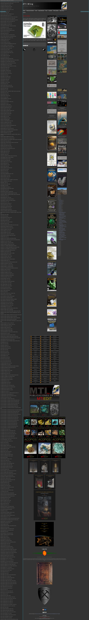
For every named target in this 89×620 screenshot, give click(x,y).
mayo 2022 (60, 207)
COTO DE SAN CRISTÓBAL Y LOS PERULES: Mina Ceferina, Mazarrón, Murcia (9, 404)
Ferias (46, 10)
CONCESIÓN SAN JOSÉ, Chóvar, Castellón (5, 333)
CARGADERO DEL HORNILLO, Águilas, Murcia (5, 269)
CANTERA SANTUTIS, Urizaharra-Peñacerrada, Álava (6, 206)
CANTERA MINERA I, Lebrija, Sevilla (4, 185)
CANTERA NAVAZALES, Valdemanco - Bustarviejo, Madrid (6, 191)
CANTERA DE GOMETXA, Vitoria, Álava (4, 116)
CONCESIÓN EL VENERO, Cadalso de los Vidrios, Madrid (6, 309)
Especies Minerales (41, 10)
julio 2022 (60, 205)
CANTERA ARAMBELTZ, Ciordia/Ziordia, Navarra (5, 70)
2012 (59, 250)
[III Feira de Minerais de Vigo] (51, 243)
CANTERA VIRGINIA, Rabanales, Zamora (4, 220)
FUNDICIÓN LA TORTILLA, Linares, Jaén (4, 537)
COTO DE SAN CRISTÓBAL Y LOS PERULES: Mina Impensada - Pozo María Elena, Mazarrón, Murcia (10, 408)
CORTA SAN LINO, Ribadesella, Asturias (4, 352)
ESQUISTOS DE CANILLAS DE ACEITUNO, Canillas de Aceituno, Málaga (8, 494)
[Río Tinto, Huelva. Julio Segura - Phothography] (62, 134)
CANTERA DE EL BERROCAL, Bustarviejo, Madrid (5, 113)
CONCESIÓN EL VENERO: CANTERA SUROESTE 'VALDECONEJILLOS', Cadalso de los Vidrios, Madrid (10, 321)
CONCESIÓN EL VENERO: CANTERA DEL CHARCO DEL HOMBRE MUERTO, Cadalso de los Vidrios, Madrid (10, 313)
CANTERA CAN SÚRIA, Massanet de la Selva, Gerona (6, 85)
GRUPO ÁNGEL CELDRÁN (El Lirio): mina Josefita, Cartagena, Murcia (7, 564)
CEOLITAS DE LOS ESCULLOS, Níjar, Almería (5, 287)
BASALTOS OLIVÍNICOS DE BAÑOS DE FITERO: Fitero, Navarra (7, 30)
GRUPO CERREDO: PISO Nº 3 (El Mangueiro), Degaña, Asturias (7, 577)
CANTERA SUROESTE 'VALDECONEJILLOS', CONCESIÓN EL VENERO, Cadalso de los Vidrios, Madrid (10, 212)
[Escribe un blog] (24, 45)
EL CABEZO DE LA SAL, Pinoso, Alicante (4, 488)
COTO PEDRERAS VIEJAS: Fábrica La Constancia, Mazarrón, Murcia (7, 430)
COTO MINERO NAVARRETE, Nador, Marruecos (5, 382)
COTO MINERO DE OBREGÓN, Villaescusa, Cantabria (6, 370)
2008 (59, 254)
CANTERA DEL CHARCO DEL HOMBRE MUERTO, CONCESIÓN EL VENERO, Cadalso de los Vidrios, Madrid (10, 134)
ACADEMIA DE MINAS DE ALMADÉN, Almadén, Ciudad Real (6, 0)
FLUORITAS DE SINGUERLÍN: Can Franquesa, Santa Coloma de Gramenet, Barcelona (9, 518)
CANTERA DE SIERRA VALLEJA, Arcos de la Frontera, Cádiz (7, 128)
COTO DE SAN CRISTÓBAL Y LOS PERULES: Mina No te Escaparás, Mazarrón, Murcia (9, 411)
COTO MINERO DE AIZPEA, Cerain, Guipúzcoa (5, 364)
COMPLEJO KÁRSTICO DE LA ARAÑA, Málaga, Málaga (6, 297)
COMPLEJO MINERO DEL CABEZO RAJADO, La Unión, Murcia (7, 300)
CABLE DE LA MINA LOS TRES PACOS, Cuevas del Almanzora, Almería (8, 36)
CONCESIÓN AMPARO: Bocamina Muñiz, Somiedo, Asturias (6, 303)
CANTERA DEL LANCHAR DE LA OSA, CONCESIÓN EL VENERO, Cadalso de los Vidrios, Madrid (10, 139)
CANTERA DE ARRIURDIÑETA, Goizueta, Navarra (5, 98)
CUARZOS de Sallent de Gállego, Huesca (4, 460)
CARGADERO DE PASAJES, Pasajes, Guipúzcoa (5, 257)
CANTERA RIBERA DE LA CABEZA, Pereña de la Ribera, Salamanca (7, 200)
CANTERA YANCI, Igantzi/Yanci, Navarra (4, 223)
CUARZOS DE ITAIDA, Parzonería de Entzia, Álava (5, 451)
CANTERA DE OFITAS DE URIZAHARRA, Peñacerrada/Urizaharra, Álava (8, 125)
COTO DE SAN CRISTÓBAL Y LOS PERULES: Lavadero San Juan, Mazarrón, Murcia (9, 401)
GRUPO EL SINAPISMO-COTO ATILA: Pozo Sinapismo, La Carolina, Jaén (8, 604)
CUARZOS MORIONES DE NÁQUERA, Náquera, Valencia (6, 466)
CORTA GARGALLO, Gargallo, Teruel (4, 345)
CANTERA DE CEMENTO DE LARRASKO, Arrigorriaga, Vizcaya (7, 110)
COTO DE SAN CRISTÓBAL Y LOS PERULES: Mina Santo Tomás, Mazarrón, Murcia (9, 420)
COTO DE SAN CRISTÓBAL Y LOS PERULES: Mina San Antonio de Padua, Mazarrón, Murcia (10, 414)
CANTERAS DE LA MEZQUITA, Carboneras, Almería (6, 229)
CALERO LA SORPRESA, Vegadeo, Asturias (5, 55)
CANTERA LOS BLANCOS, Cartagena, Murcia (5, 176)
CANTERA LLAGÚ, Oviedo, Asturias (4, 170)
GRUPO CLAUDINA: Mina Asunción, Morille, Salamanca (6, 586)
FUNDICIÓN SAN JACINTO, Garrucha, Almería (5, 543)
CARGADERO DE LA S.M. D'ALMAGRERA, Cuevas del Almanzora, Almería (8, 248)
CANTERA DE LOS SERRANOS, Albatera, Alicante (5, 122)
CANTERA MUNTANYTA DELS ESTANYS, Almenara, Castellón (7, 188)
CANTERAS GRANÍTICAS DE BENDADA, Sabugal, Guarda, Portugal (7, 235)
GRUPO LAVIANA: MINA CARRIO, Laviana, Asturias (6, 613)
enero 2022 (60, 211)
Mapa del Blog (62, 10)
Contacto (24, 12)
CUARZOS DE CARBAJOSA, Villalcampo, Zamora (5, 445)
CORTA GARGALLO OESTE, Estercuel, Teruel (5, 346)
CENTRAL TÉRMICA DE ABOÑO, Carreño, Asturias (5, 284)
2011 (59, 251)
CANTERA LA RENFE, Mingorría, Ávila (4, 163)
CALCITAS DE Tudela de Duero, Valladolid (5, 49)
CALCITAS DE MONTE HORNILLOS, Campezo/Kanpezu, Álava (7, 46)
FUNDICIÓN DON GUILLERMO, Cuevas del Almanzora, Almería (7, 528)
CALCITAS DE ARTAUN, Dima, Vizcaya (4, 40)
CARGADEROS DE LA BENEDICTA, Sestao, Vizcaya (6, 272)
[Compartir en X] (25, 45)
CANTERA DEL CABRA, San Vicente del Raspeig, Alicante (6, 131)
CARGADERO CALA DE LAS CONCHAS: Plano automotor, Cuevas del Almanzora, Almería (10, 239)
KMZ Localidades (55, 10)
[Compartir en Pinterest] (27, 45)
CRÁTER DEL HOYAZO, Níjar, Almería (4, 442)
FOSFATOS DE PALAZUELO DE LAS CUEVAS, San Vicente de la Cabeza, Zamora (9, 519)
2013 (59, 249)
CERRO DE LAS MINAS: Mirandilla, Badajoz (5, 290)
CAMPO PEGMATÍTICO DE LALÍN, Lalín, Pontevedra (6, 64)
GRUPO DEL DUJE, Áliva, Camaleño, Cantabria (5, 595)
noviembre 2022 (61, 201)
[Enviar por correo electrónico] (23, 45)
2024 (59, 197)
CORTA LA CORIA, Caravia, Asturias (4, 349)
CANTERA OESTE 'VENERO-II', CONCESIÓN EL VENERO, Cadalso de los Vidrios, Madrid (10, 194)
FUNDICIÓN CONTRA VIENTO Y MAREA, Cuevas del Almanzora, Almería (8, 525)
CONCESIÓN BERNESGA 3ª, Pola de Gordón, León (6, 306)
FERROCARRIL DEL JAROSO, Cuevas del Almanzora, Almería (7, 506)
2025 (59, 196)
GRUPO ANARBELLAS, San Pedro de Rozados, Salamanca (6, 561)
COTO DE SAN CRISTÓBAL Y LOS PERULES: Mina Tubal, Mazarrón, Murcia (8, 424)
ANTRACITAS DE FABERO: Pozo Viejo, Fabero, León (6, 24)
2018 (59, 244)
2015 (59, 247)
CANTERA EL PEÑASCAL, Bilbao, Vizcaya (5, 151)
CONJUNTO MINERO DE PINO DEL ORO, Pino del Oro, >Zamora (7, 339)
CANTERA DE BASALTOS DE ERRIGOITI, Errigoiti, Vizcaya (6, 101)
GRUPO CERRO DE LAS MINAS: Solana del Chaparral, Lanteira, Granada (8, 583)
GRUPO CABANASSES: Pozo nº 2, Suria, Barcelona (6, 567)
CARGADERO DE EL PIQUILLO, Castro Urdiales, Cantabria (6, 242)
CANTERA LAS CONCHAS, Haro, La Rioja (5, 164)
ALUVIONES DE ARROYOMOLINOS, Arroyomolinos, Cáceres (7, 9)
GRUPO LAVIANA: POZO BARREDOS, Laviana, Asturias (6, 616)
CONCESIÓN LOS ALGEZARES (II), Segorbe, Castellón (6, 330)
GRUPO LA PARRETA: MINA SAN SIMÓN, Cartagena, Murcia (7, 610)
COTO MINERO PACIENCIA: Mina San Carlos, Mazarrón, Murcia (7, 385)
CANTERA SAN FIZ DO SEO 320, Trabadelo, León (5, 203)
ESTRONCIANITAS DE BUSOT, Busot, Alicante (5, 497)
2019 (59, 243)
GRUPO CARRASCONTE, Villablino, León (4, 571)
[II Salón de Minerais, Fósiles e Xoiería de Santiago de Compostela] (51, 197)
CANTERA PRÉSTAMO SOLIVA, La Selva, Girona (5, 197)
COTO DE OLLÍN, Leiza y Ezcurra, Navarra (5, 358)
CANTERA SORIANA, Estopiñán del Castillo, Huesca (6, 209)
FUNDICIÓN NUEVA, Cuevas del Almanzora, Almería (6, 540)
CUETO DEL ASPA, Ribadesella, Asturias (4, 469)
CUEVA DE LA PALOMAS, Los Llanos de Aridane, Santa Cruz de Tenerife (8, 470)
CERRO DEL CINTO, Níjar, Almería (4, 291)
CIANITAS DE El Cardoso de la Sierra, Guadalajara (5, 294)
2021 (59, 241)
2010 (59, 252)
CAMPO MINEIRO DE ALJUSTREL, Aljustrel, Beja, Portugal (6, 58)
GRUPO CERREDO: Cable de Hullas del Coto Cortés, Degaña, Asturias (8, 574)
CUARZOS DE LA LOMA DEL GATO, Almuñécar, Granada (6, 454)
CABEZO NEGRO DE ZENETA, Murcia (4, 33)
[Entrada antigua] (44, 50)
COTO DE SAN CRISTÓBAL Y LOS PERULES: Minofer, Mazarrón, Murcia (8, 427)
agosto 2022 (60, 204)
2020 (59, 242)
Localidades (50, 10)
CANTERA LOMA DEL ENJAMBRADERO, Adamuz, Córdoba (6, 173)
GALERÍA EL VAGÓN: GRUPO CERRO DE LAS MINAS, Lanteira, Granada (8, 549)
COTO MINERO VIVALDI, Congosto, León (5, 391)
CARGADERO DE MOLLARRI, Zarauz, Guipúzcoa (5, 254)
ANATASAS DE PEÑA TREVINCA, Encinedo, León (5, 15)
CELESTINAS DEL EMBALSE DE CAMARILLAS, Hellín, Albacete (7, 281)
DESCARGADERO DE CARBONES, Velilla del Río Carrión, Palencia (7, 476)
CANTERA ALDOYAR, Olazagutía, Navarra (5, 67)
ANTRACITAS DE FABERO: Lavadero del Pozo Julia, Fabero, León (7, 21)
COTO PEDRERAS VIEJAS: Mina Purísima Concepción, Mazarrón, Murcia (8, 433)
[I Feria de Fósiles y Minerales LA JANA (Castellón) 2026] (51, 211)
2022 (59, 199)
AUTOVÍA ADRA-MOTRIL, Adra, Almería (4, 27)
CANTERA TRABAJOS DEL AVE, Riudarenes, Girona (6, 217)
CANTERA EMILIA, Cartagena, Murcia (4, 154)
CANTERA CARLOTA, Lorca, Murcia (4, 89)
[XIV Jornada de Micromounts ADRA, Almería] (51, 165)
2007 (59, 255)
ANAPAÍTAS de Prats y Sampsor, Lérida (4, 12)
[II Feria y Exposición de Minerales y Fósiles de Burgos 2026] (51, 259)
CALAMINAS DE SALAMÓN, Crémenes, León (5, 39)
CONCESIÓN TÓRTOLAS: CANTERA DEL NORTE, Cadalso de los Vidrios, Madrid (9, 336)
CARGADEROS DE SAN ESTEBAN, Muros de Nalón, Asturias (7, 275)
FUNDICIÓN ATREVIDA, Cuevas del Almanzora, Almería (6, 521)
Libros (36, 10)
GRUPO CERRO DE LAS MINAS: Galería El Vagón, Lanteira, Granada (8, 580)
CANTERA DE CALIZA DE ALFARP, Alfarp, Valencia (5, 107)
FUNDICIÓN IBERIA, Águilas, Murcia (4, 531)
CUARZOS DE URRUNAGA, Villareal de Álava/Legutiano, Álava (7, 463)
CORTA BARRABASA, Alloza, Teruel (4, 342)
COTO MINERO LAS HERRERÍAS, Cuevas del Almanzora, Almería (7, 376)
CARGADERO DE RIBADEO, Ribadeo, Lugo (5, 260)
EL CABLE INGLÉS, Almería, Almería (4, 491)
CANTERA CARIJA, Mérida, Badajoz (4, 88)
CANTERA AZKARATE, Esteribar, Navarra (4, 79)
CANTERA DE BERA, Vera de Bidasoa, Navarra (5, 104)
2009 (59, 253)
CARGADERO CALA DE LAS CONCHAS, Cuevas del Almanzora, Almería (8, 238)
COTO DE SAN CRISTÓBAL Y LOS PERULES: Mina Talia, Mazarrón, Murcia (8, 421)
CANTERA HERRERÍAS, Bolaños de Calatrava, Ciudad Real (6, 157)
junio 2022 (60, 206)
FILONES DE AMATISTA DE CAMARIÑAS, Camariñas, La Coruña (7, 512)
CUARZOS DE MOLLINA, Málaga (4, 457)
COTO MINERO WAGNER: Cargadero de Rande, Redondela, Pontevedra (8, 395)
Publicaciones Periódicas (30, 10)
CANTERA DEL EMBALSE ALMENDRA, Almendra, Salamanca (7, 136)
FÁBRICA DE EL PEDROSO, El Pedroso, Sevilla (5, 500)
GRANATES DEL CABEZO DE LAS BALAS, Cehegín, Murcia (7, 555)
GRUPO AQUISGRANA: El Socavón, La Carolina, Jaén (6, 558)
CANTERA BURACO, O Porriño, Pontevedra (5, 82)
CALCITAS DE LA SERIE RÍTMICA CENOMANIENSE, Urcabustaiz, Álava (8, 43)
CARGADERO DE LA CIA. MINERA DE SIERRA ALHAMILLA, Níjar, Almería (8, 245)
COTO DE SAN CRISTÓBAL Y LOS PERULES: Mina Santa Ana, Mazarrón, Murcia (9, 418)
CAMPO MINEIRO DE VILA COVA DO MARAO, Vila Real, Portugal (7, 61)
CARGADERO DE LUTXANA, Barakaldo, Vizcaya (5, 251)
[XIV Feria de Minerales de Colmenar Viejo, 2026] (51, 181)
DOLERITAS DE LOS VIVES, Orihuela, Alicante (5, 485)
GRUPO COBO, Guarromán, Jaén (4, 589)
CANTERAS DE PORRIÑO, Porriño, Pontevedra (5, 232)
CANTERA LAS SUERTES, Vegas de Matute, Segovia (6, 167)
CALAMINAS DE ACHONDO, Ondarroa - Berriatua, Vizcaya (6, 37)
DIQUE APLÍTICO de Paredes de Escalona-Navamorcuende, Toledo (7, 479)
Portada (24, 10)
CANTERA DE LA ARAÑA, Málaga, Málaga (5, 119)
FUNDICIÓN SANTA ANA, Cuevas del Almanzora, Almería (6, 546)
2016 (59, 246)
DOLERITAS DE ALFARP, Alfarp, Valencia (4, 482)
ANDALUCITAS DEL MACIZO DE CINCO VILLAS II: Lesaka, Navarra (7, 18)
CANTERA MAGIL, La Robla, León (4, 182)
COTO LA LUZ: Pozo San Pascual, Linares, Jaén (5, 361)
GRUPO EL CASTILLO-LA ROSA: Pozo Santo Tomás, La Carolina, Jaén (8, 598)
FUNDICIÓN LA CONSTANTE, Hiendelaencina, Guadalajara (6, 534)
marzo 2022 (60, 209)
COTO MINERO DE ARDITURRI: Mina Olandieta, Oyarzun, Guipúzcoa (7, 367)
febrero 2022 (60, 210)
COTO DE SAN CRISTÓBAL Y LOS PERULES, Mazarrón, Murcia (7, 398)
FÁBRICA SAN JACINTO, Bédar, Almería (4, 503)
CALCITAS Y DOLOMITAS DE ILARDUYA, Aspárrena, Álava (6, 52)
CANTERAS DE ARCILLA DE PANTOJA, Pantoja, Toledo (6, 226)
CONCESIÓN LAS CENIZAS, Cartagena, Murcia (5, 327)
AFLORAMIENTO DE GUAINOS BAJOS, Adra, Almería (6, 6)
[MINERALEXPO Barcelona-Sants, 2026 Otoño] (51, 315)
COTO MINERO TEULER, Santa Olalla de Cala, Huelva (6, 388)
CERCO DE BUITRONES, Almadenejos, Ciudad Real (6, 288)
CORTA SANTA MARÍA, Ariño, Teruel (4, 355)
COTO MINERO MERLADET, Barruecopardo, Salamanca (6, 379)
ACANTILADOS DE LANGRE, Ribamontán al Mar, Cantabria (6, 3)
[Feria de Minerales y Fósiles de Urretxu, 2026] (51, 306)
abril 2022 (60, 208)
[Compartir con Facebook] (26, 45)
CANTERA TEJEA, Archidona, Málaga (4, 214)
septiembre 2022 (61, 203)
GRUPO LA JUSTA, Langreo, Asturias (4, 607)
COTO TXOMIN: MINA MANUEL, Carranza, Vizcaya (5, 439)
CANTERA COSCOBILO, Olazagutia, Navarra (5, 95)
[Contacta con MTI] (51, 40)
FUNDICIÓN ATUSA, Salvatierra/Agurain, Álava (5, 522)
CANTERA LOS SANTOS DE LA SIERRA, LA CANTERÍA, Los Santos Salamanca (9, 179)
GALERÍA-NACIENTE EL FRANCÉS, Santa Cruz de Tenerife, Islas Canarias (8, 552)
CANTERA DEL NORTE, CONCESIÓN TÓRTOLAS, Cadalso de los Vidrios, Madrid (9, 142)
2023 (59, 198)
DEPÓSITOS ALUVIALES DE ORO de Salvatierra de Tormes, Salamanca (8, 473)
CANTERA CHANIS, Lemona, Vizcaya (4, 92)
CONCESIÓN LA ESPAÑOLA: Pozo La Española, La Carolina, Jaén (7, 324)
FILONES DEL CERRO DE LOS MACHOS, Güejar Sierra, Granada (7, 515)
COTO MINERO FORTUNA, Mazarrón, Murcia (5, 373)
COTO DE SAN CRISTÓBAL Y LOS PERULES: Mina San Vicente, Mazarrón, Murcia (9, 417)
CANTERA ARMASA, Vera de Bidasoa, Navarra (5, 76)
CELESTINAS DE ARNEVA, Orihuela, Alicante (5, 278)
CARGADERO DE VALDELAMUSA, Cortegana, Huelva (6, 263)
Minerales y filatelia (26, 15)
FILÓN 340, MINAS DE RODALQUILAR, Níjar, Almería (6, 509)
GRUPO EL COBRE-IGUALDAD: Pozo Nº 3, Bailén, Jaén (6, 601)
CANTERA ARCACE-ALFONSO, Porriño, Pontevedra (6, 73)
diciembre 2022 (60, 200)
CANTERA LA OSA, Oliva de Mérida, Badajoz (5, 160)
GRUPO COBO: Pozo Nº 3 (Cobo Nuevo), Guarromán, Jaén (6, 592)
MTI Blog (27, 4)
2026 (59, 195)
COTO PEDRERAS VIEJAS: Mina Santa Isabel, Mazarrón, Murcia (7, 436)
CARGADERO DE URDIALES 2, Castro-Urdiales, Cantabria (6, 266)
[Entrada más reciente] (24, 50)
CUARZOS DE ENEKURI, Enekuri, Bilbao (4, 448)
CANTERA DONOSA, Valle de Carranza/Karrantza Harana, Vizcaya (7, 148)
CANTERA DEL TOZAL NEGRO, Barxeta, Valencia (5, 145)
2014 (59, 248)
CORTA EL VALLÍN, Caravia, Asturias (4, 343)
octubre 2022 (60, 202)
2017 (59, 245)
